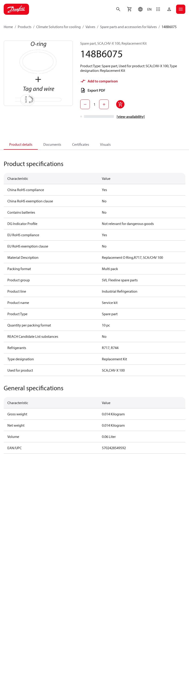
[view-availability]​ (131, 116)
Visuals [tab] (105, 144)
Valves (90, 26)
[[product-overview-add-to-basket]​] (120, 104)
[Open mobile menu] (180, 9)
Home (8, 26)
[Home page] (16, 9)
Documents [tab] (52, 144)
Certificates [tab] (80, 144)
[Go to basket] (129, 9)
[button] (143, 9)
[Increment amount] (104, 104)
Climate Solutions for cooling (58, 26)
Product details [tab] (20, 144)
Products (24, 26)
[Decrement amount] (85, 104)
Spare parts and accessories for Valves (128, 26)
